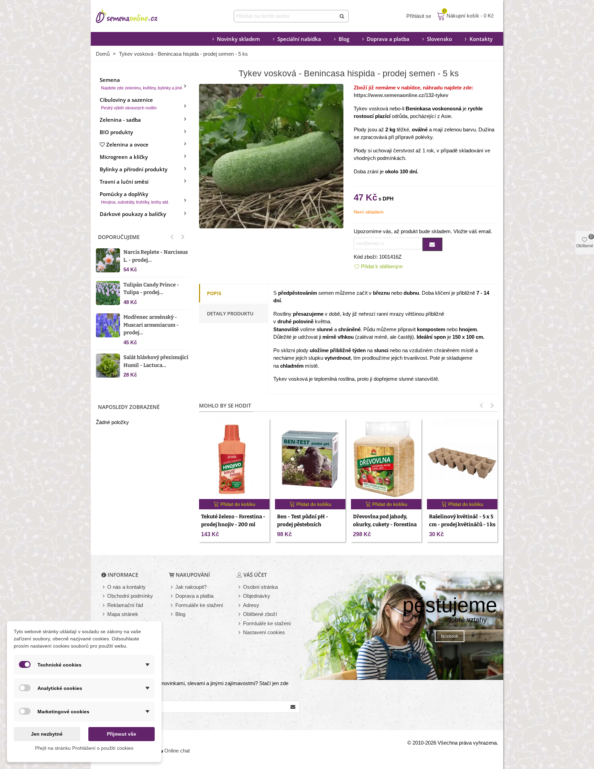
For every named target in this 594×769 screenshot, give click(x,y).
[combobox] (285, 16)
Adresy (251, 605)
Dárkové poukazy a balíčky (133, 213)
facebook (449, 636)
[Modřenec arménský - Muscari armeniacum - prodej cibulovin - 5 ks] (108, 325)
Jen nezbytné (47, 734)
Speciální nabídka (299, 38)
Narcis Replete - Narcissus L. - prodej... (155, 256)
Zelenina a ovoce (127, 144)
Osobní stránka (260, 587)
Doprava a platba (388, 38)
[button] (172, 237)
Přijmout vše (121, 734)
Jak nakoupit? (191, 587)
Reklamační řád (125, 605)
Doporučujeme (119, 237)
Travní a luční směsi (124, 181)
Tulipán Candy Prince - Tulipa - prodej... (151, 289)
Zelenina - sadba (120, 119)
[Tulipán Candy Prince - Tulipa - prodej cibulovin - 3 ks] (108, 293)
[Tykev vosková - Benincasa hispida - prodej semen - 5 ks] (271, 155)
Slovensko (439, 38)
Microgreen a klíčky (124, 156)
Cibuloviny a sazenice (128, 103)
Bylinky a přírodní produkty (133, 169)
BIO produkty (116, 132)
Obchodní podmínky (130, 596)
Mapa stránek (122, 614)
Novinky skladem (238, 38)
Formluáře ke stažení (267, 623)
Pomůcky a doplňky (134, 198)
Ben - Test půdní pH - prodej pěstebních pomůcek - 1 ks (302, 524)
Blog (344, 38)
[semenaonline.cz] (137, 16)
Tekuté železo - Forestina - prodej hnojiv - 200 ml (233, 520)
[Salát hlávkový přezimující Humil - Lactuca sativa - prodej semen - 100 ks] (108, 366)
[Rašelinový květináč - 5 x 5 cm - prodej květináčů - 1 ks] (462, 459)
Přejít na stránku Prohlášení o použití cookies (84, 748)
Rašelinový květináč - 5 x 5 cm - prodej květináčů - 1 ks (462, 520)
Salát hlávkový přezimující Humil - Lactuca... (155, 361)
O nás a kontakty (126, 587)
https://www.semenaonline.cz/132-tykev (401, 95)
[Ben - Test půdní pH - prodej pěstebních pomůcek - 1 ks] (310, 459)
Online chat (177, 751)
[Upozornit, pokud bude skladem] (432, 244)
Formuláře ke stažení (199, 605)
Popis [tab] (214, 293)
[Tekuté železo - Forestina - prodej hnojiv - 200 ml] (234, 459)
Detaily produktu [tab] (230, 313)
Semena (141, 83)
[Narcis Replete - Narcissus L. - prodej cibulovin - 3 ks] (108, 260)
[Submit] (342, 16)
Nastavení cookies (264, 632)
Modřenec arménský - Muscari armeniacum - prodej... (151, 325)
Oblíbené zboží (260, 614)
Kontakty (481, 38)
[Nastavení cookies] (240, 632)
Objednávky (256, 596)
